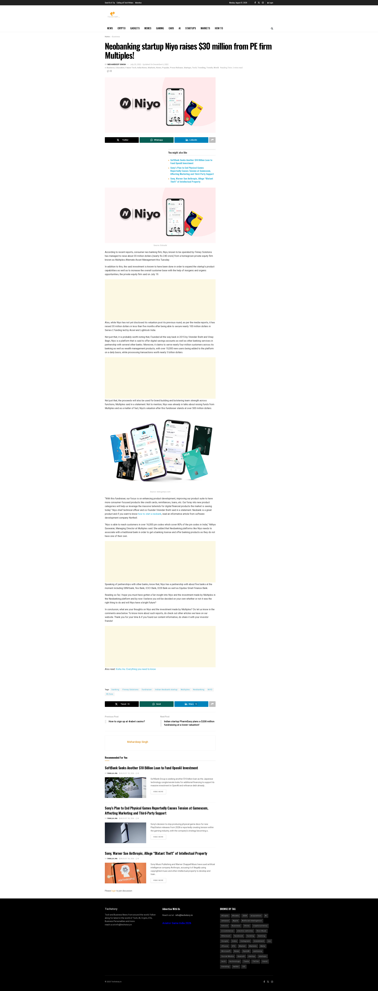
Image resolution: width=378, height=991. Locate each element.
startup (252, 956)
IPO (233, 946)
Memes (147, 28)
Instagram (245, 941)
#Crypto (224, 915)
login (113, 890)
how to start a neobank (149, 513)
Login (271, 2)
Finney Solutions (131, 689)
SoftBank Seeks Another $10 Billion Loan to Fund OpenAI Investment (191, 161)
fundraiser (147, 689)
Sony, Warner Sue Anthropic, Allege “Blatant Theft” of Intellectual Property (191, 180)
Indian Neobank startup (166, 689)
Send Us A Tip (110, 2)
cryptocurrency (260, 925)
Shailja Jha (112, 773)
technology (234, 961)
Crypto (122, 28)
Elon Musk (261, 931)
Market (242, 946)
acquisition (256, 915)
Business (116, 36)
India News (142, 67)
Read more (158, 791)
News (110, 28)
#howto (235, 915)
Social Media (227, 956)
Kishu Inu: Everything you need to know (135, 669)
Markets (205, 28)
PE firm (109, 694)
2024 (245, 915)
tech (223, 961)
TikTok (256, 961)
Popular (165, 67)
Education (120, 67)
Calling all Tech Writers (125, 2)
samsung (257, 951)
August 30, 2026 (127, 773)
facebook (238, 936)
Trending (202, 67)
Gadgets (135, 28)
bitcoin (224, 925)
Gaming (160, 28)
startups (262, 956)
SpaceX (241, 956)
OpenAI (246, 951)
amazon (225, 920)
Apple (235, 920)
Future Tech (130, 67)
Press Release (176, 67)
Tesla (246, 961)
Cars (171, 28)
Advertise (138, 2)
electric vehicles (245, 931)
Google (224, 941)
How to (219, 28)
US (244, 966)
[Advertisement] (160, 300)
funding (250, 936)
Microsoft (225, 951)
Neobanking (198, 689)
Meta (262, 946)
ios (269, 941)
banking (115, 689)
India (234, 941)
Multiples (185, 689)
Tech (194, 67)
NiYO (210, 689)
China (246, 925)
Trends (209, 67)
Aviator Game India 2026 (176, 923)
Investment (259, 941)
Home (107, 36)
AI (180, 28)
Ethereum (225, 936)
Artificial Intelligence (252, 920)
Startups (190, 28)
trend (265, 961)
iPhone (224, 946)
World (216, 67)
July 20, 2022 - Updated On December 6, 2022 (149, 64)
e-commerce (227, 931)
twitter (236, 966)
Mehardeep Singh (116, 64)
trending (225, 966)
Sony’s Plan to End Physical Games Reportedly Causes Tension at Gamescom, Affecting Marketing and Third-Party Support (192, 170)
